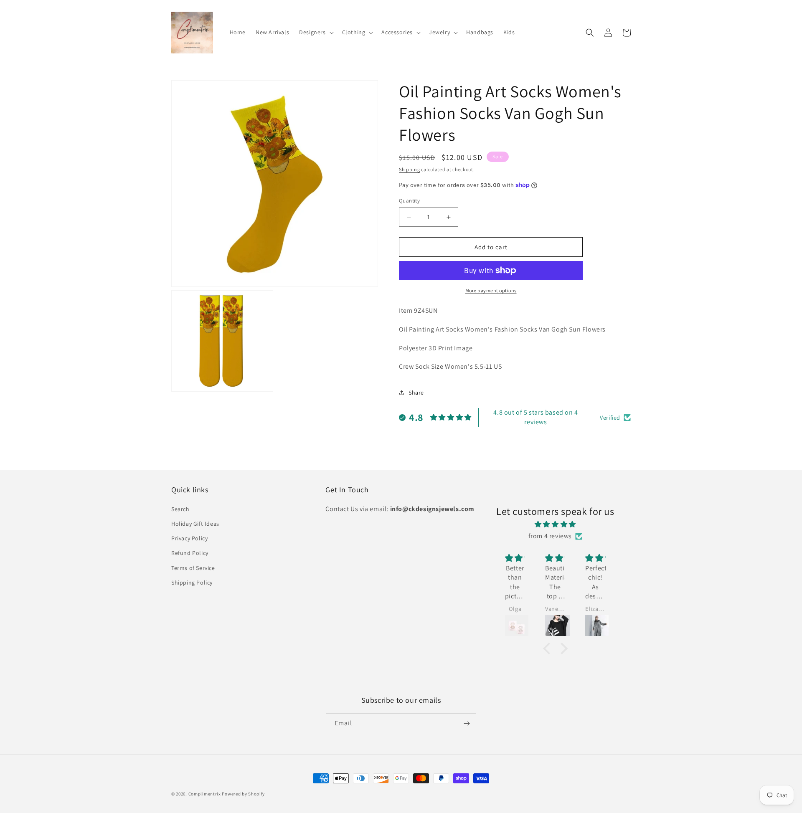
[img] (555, 524)
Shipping (409, 169)
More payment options (491, 290)
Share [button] (416, 392)
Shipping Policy (192, 582)
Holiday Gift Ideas (195, 523)
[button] (315, 32)
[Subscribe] (466, 723)
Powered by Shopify (243, 794)
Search (180, 509)
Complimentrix (204, 794)
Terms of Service (193, 568)
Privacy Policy (189, 538)
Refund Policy (189, 553)
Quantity (409, 200)
